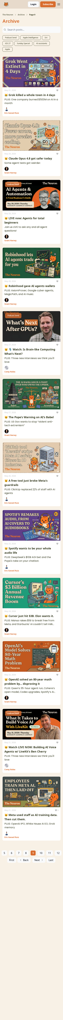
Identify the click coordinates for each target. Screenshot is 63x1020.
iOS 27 (8, 43)
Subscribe (48, 4)
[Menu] (59, 4)
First (11, 860)
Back (26, 860)
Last (51, 860)
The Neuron (7, 15)
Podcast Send (11, 37)
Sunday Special (23, 43)
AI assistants (41, 43)
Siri (46, 37)
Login (33, 4)
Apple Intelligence (30, 37)
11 (49, 853)
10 (41, 853)
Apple (7, 49)
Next (37, 860)
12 (58, 853)
